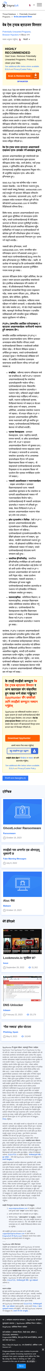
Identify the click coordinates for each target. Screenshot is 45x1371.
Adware (6, 1010)
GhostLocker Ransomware (22, 828)
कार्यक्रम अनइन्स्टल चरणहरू (15, 1320)
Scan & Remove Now (19, 76)
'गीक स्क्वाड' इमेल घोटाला (17, 1026)
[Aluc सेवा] (22, 884)
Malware (7, 906)
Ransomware (9, 833)
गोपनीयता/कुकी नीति (34, 1155)
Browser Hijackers (10, 35)
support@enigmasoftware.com (13, 1234)
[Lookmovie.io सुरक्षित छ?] (22, 941)
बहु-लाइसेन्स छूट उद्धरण (19, 751)
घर (3, 1320)
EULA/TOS (12, 1155)
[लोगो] (10, 5)
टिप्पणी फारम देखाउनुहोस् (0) (15, 778)
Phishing (7, 1032)
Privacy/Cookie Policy (23, 69)
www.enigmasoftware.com (18, 1208)
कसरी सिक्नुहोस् (7, 1159)
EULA (7, 69)
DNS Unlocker (13, 1005)
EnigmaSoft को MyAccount (12, 1236)
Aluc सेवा (9, 900)
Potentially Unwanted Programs (16, 32)
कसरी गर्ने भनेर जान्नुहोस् (20, 1311)
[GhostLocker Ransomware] (22, 811)
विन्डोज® (24, 758)
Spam (15, 1032)
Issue (5, 963)
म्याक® (31, 758)
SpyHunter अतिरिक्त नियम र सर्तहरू (28, 1323)
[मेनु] (39, 5)
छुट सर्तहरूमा (11, 1306)
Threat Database (9, 14)
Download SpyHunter (19, 738)
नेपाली (34, 5)
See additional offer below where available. (22, 66)
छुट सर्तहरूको (34, 1280)
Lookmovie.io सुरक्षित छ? (19, 958)
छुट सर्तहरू (5, 1157)
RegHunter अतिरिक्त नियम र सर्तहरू (14, 1327)
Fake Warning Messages (14, 859)
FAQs (4, 1119)
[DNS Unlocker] (22, 988)
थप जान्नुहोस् (31, 1361)
